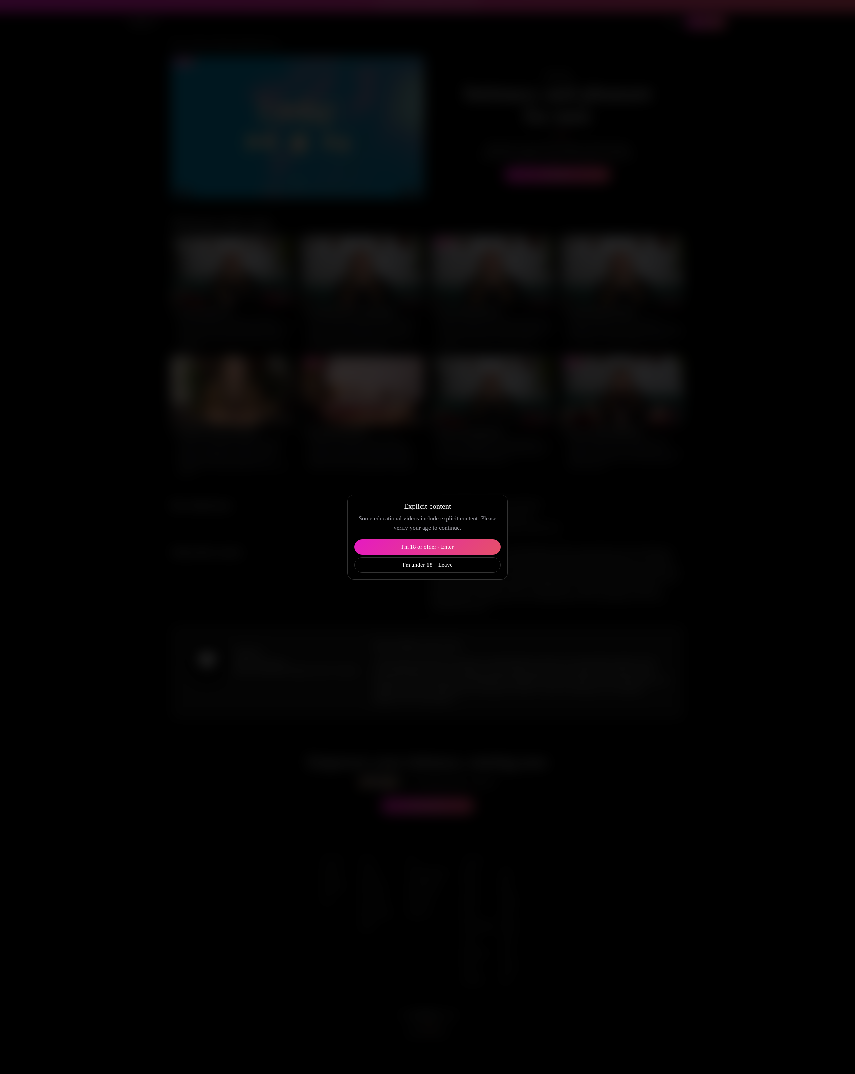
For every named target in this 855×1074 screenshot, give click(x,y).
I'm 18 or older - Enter (427, 547)
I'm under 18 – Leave (428, 565)
